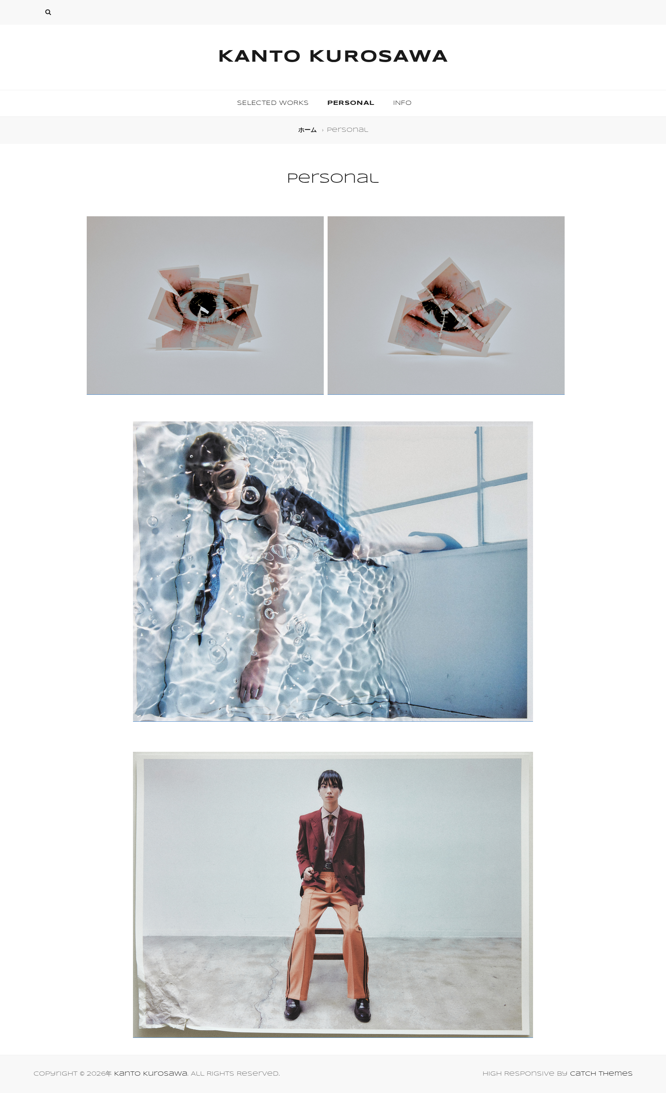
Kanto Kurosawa (333, 57)
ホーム (308, 130)
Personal (350, 103)
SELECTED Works (273, 103)
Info (402, 103)
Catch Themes (601, 1074)
